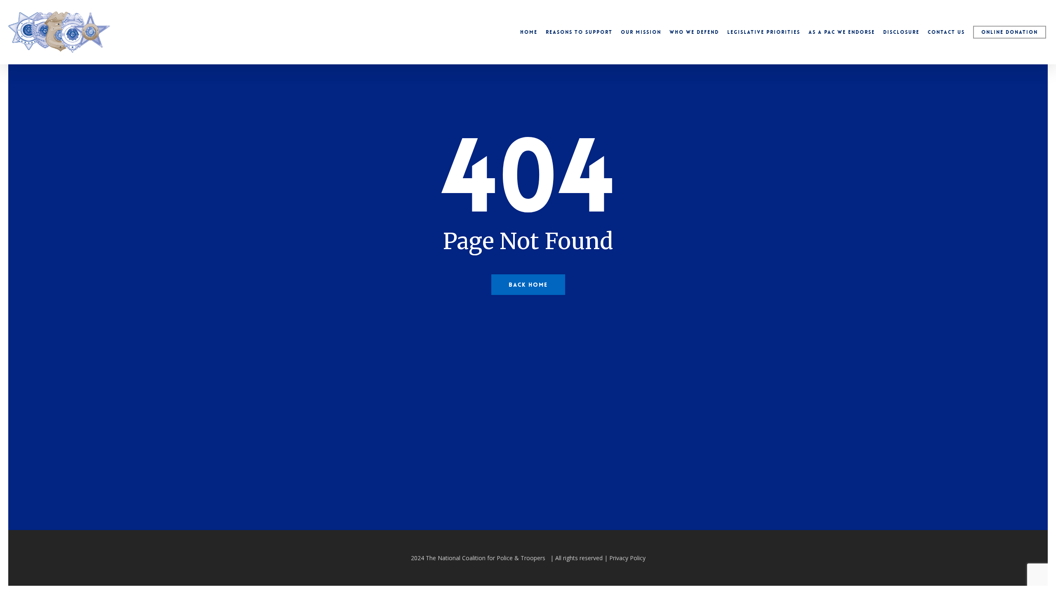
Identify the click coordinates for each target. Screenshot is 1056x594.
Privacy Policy (627, 558)
